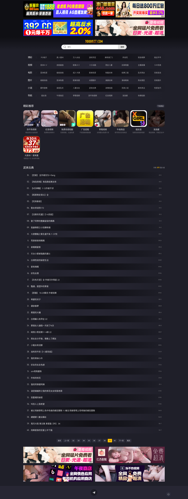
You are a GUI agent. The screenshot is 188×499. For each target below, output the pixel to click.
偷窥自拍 (43, 80)
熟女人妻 (108, 65)
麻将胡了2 (109, 57)
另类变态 (157, 72)
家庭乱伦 (60, 88)
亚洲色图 (60, 80)
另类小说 (125, 88)
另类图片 (157, 80)
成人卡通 (76, 72)
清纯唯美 (125, 80)
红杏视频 (108, 95)
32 (73, 441)
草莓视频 (76, 95)
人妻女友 (76, 88)
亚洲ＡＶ (43, 65)
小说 (30, 87)
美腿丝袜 (108, 80)
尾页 (128, 441)
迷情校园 (108, 88)
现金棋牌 (141, 57)
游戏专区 (92, 57)
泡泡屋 (125, 95)
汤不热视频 (92, 95)
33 (78, 441)
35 (89, 441)
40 (115, 441)
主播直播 (141, 65)
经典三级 (125, 72)
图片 (30, 80)
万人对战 (76, 57)
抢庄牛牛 (157, 57)
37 (99, 441)
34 (84, 441)
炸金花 (125, 57)
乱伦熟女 (141, 72)
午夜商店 (60, 95)
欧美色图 (76, 80)
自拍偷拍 (60, 65)
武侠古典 (92, 88)
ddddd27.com (94, 41)
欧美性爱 (92, 72)
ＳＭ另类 (157, 65)
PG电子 (44, 57)
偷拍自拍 (60, 72)
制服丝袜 (108, 72)
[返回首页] (168, 494)
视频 (30, 65)
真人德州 (60, 57)
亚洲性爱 (43, 72)
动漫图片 (92, 80)
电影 (30, 72)
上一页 (66, 441)
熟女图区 (141, 80)
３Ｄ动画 (92, 65)
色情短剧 (141, 95)
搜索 (122, 47)
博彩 (30, 57)
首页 (59, 441)
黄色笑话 (141, 88)
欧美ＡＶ (76, 65)
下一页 (121, 441)
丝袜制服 (125, 65)
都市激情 (43, 88)
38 (105, 441)
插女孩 (43, 95)
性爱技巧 (157, 88)
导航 (30, 95)
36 (94, 441)
